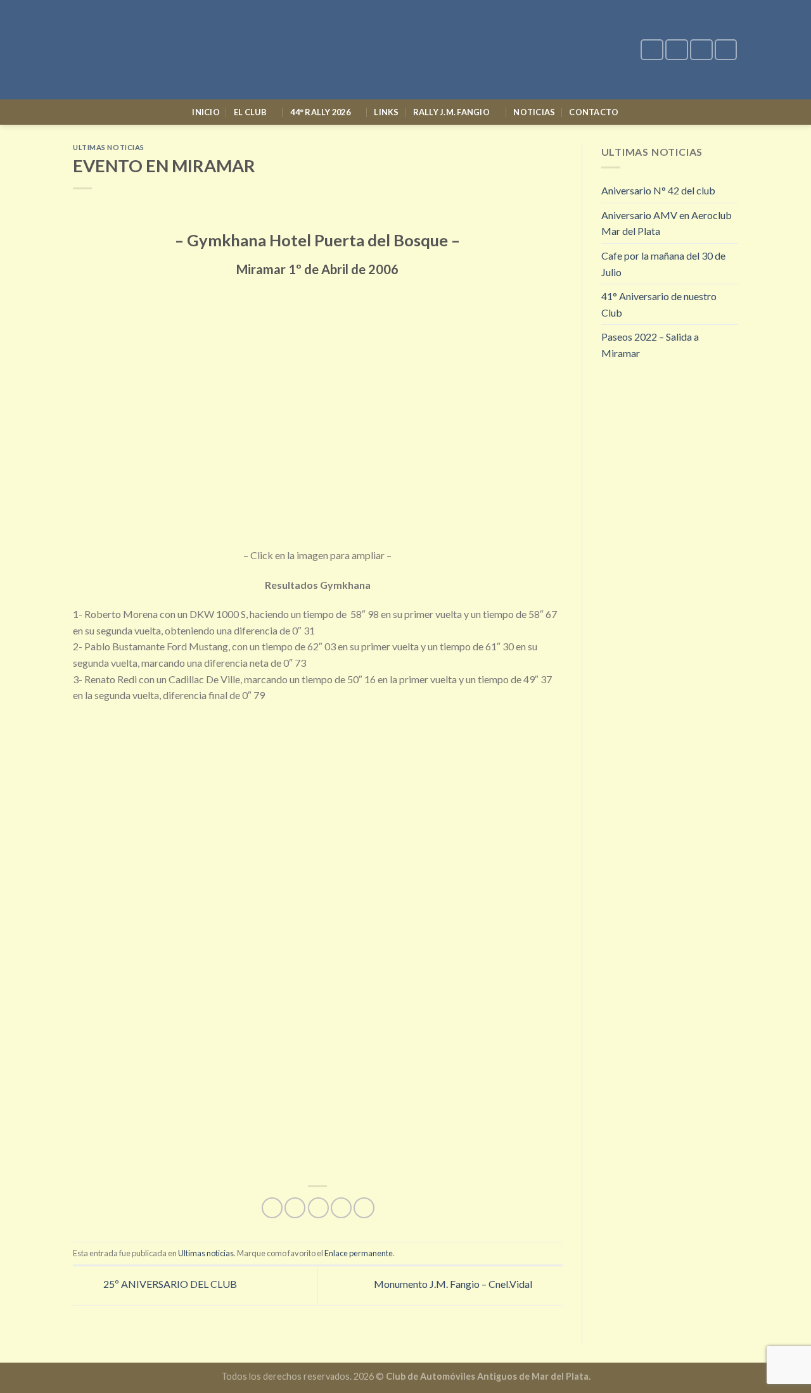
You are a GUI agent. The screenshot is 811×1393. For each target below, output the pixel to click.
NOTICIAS (534, 112)
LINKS (386, 112)
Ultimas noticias (108, 147)
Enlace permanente (358, 1253)
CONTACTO (593, 112)
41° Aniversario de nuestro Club (659, 304)
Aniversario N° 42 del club (658, 190)
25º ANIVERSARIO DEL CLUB (169, 1284)
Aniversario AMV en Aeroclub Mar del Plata (666, 223)
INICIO (206, 112)
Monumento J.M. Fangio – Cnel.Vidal (454, 1284)
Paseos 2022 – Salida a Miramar (650, 345)
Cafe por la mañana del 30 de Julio (663, 263)
